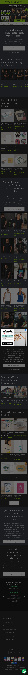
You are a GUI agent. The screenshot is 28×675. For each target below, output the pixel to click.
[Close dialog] (26, 330)
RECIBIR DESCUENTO (7, 343)
